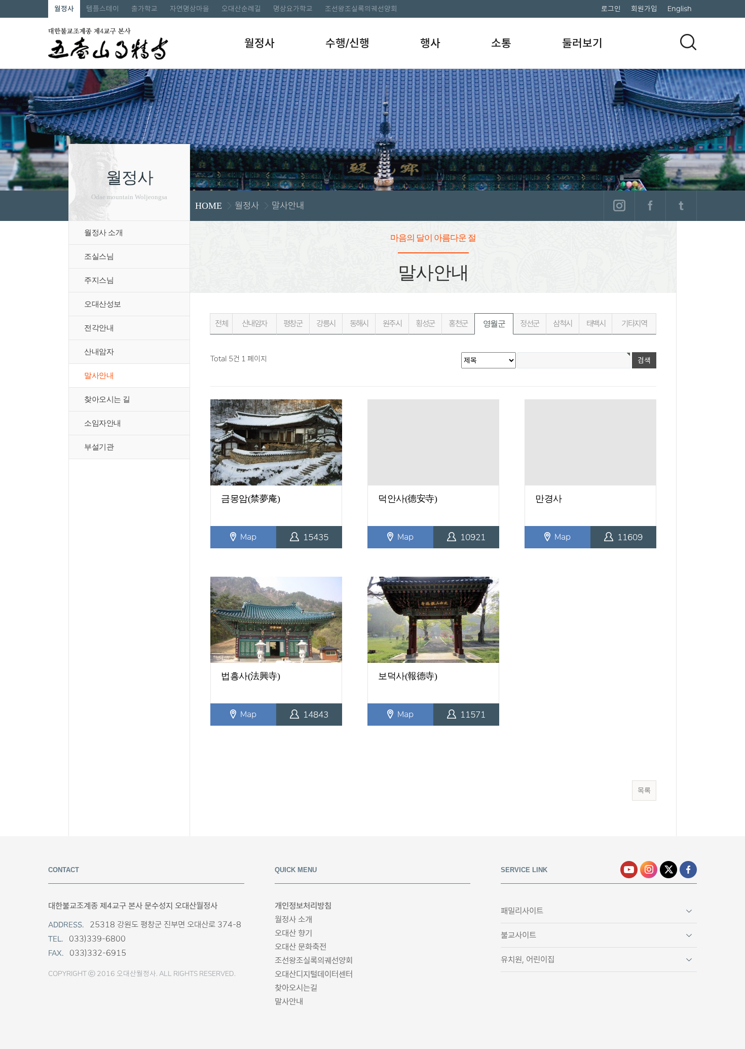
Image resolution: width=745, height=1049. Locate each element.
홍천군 (458, 323)
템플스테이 (102, 8)
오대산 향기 (293, 933)
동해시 (359, 323)
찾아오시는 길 (107, 399)
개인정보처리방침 (303, 906)
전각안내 (99, 328)
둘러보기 (582, 43)
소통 (501, 43)
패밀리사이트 (522, 911)
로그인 (611, 8)
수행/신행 (347, 43)
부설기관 (99, 447)
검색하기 (688, 42)
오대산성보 (102, 304)
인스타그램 (619, 206)
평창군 (292, 323)
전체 (221, 323)
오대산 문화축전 (300, 947)
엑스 (668, 869)
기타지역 (634, 323)
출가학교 (144, 8)
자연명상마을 (189, 8)
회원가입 (644, 8)
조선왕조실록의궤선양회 (361, 8)
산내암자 (99, 352)
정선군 (529, 323)
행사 (430, 43)
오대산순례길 (241, 8)
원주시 (392, 323)
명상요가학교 (293, 8)
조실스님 (99, 256)
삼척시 (562, 323)
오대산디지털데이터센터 (314, 974)
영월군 (494, 323)
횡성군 (425, 323)
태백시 (595, 323)
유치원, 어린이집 (527, 959)
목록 (644, 790)
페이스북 (650, 206)
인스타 (648, 869)
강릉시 (325, 323)
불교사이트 (518, 935)
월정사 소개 (103, 233)
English (679, 8)
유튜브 (629, 869)
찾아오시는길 (296, 988)
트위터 (680, 206)
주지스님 (99, 280)
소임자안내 (102, 423)
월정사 (64, 8)
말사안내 (99, 375)
